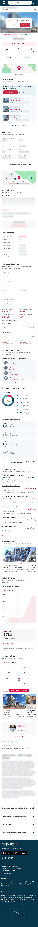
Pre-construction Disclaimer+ (19, 914)
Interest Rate (6, 290)
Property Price (6, 272)
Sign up (24, 24)
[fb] (6, 857)
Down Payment (6, 281)
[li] (9, 857)
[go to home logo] (9, 844)
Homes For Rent (10, 901)
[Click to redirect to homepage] (4, 2)
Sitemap (7, 886)
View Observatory (8, 643)
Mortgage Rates (21, 899)
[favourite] (31, 9)
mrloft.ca (12, 882)
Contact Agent (19, 736)
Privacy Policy (24, 884)
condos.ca (4, 882)
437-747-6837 (21, 730)
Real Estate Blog (6, 895)
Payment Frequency (7, 299)
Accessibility (15, 884)
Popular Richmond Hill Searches (14, 816)
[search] (20, 3)
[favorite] (23, 549)
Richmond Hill (6, 9)
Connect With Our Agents (9, 897)
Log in (13, 24)
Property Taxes (6, 332)
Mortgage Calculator (7, 899)
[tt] (3, 857)
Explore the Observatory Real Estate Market (18, 808)
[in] (12, 857)
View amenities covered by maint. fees (19, 164)
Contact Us (31, 895)
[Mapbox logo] (6, 691)
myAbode (15, 848)
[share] (35, 9)
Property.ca (5, 848)
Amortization (23, 290)
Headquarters (20, 882)
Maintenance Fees (7, 323)
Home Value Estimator (26, 897)
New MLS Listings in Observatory (14, 832)
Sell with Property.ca (19, 895)
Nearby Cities (7, 824)
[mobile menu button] (35, 3)
